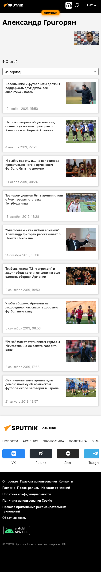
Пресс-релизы (28, 488)
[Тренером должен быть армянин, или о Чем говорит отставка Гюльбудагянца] (81, 202)
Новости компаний (55, 488)
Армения (30, 441)
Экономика (53, 441)
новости (10, 441)
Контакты (66, 481)
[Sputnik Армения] (14, 7)
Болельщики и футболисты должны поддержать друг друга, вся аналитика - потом (32, 88)
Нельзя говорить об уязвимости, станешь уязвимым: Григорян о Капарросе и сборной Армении (30, 126)
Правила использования (38, 481)
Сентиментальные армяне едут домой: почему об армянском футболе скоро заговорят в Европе (32, 384)
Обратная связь (14, 518)
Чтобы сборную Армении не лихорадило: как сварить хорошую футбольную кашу (31, 307)
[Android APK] (17, 531)
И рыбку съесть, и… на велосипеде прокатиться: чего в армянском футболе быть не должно (32, 165)
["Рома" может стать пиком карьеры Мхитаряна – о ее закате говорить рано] (81, 351)
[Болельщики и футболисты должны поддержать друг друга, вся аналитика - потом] (81, 93)
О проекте (10, 481)
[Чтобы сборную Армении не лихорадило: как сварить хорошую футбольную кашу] (81, 312)
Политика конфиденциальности (26, 494)
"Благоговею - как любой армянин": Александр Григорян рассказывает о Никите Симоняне (33, 234)
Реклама (8, 488)
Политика (78, 441)
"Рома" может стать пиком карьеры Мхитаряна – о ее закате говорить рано (32, 346)
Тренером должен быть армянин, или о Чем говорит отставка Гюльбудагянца (34, 199)
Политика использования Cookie (27, 500)
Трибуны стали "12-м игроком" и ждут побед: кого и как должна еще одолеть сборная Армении (32, 273)
